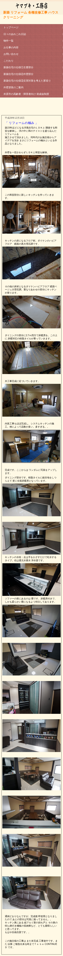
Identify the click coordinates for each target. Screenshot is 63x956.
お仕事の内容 (11, 47)
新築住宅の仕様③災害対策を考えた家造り (27, 80)
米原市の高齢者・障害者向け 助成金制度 (26, 94)
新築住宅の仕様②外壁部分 (18, 74)
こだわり (8, 60)
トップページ (11, 27)
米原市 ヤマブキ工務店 (31, 12)
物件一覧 (8, 40)
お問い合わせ (11, 54)
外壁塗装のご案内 (13, 87)
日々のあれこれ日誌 (15, 34)
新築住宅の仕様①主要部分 (18, 67)
